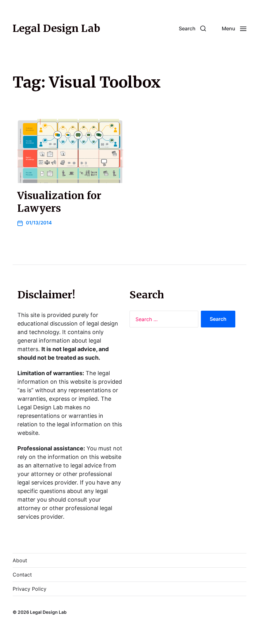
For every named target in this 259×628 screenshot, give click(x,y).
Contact (22, 574)
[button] (192, 28)
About (20, 560)
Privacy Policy (29, 589)
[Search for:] (162, 320)
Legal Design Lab (56, 28)
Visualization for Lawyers (59, 202)
